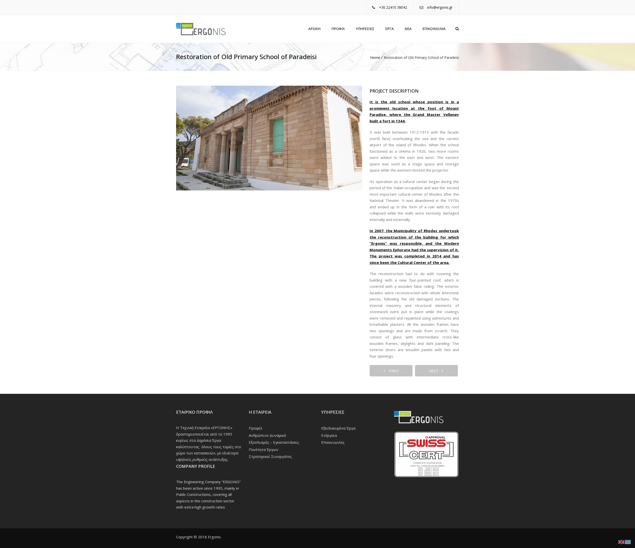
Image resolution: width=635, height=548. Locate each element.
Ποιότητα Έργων (263, 449)
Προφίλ (255, 428)
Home (375, 57)
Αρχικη (314, 28)
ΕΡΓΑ (389, 28)
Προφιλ (338, 28)
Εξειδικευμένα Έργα (338, 428)
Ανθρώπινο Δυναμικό (267, 435)
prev (392, 370)
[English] (621, 541)
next (435, 370)
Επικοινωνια (433, 28)
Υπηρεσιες (365, 28)
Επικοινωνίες (333, 442)
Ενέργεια (329, 435)
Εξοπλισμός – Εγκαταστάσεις (274, 442)
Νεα (408, 28)
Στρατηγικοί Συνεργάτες (270, 456)
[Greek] (628, 541)
